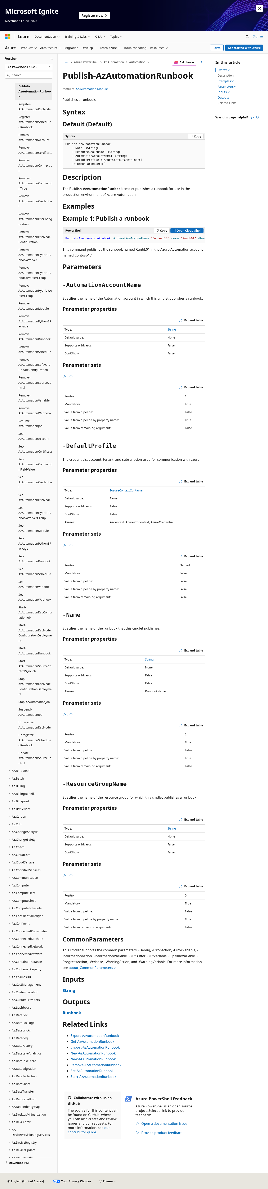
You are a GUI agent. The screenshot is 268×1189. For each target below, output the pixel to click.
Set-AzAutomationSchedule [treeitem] (34, 571)
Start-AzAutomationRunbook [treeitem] (34, 650)
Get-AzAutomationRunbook (92, 1041)
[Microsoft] (7, 36)
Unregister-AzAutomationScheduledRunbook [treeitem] (34, 740)
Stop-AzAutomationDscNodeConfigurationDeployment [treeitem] (35, 686)
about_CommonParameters (91, 967)
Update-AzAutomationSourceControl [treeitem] (34, 758)
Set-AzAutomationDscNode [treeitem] (34, 497)
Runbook (72, 1013)
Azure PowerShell (86, 62)
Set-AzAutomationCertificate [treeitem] (35, 449)
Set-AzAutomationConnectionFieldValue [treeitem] (35, 464)
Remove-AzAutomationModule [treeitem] (33, 305)
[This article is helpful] (252, 117)
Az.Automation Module (92, 89)
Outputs (223, 97)
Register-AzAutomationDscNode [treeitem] (34, 106)
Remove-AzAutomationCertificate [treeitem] (35, 150)
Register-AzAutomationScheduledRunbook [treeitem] (34, 122)
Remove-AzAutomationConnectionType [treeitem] (35, 183)
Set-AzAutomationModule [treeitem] (33, 528)
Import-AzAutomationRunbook (95, 1047)
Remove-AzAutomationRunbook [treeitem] (34, 336)
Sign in (258, 36)
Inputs (222, 92)
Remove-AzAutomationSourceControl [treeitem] (34, 382)
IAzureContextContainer (127, 490)
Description (226, 75)
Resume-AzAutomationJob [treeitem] (30, 423)
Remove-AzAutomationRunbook (96, 1065)
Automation (137, 62)
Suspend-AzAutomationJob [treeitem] (30, 712)
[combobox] (28, 67)
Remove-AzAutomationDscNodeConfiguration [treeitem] (34, 237)
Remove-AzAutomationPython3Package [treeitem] (34, 321)
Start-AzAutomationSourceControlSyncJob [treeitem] (34, 666)
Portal (217, 48)
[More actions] (201, 62)
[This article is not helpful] (257, 117)
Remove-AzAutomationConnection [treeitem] (35, 165)
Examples (224, 81)
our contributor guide (89, 1129)
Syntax (222, 70)
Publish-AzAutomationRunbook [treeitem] (34, 91)
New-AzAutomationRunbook (93, 1053)
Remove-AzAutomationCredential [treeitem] (35, 201)
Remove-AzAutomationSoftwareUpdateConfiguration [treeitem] (34, 365)
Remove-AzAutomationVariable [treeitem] (34, 398)
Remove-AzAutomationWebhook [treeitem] (34, 410)
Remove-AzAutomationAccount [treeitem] (33, 137)
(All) (66, 376)
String (172, 329)
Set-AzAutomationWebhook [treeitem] (34, 597)
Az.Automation (113, 62)
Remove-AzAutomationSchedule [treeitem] (34, 349)
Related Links (227, 103)
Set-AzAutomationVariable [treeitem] (34, 584)
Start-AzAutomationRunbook (93, 1076)
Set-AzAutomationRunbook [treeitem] (34, 558)
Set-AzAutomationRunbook (92, 1070)
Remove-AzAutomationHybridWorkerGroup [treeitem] (35, 290)
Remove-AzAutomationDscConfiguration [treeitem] (35, 219)
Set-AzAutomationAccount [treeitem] (33, 436)
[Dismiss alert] (259, 8)
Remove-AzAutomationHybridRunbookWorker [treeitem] (34, 255)
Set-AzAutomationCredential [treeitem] (35, 482)
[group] (134, 238)
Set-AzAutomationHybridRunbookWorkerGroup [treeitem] (34, 513)
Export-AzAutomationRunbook (95, 1035)
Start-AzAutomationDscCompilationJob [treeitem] (35, 612)
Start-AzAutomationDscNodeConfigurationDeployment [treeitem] (35, 633)
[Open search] (247, 36)
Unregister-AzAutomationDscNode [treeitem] (34, 724)
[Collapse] (52, 58)
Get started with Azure (244, 48)
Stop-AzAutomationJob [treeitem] (34, 702)
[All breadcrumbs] (66, 62)
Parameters (226, 87)
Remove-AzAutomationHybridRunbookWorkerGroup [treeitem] (34, 273)
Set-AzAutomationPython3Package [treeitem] (34, 543)
